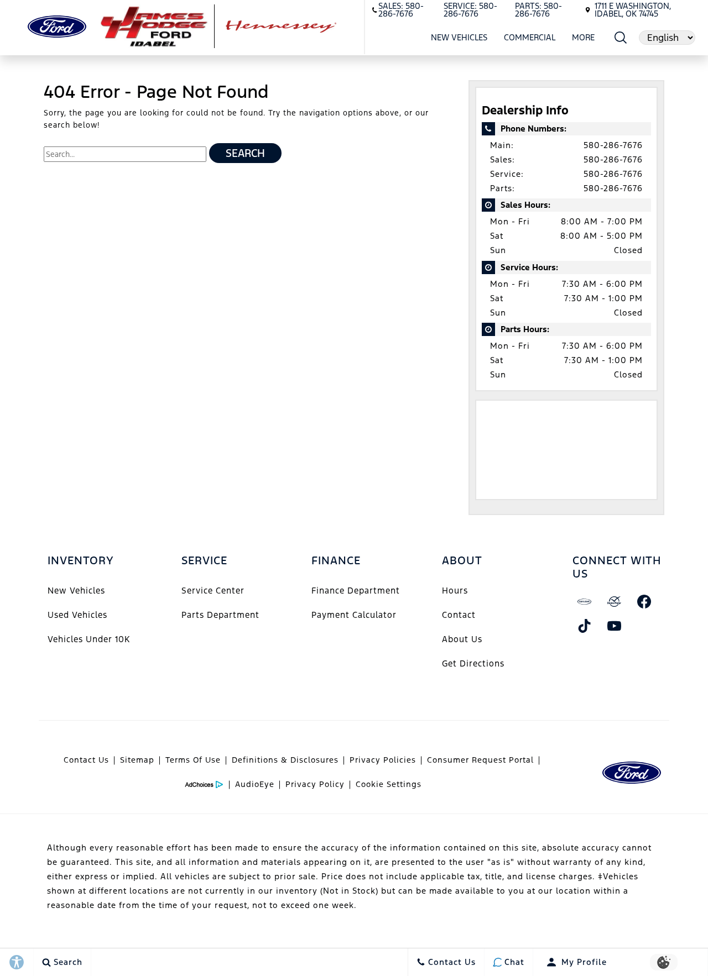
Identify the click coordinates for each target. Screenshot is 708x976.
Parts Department (220, 615)
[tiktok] (584, 626)
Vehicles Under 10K (89, 639)
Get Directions (473, 663)
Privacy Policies (383, 760)
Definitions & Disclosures (285, 760)
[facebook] (644, 602)
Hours (455, 590)
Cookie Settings (388, 784)
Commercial (529, 37)
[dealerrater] (614, 602)
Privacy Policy (315, 784)
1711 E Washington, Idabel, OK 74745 (633, 10)
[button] (621, 37)
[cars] (584, 602)
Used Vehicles (77, 615)
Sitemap (137, 760)
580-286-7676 (613, 145)
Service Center (212, 590)
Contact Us (86, 760)
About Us (462, 639)
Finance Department (355, 590)
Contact (459, 615)
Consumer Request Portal (480, 760)
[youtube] (614, 626)
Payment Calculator (354, 615)
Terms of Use (193, 760)
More (583, 39)
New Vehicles (459, 37)
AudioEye (254, 784)
